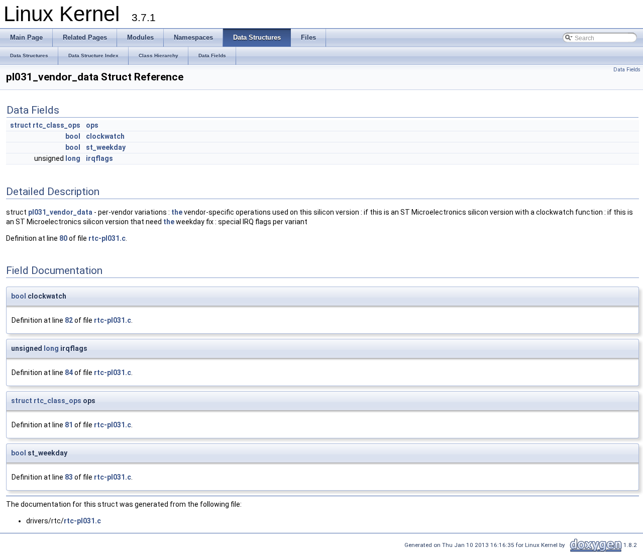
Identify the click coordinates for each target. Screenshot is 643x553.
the (176, 212)
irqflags (99, 158)
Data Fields (626, 69)
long (72, 158)
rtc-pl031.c (107, 238)
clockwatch (105, 136)
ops (92, 125)
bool (72, 136)
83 (69, 477)
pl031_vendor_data (60, 212)
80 (63, 238)
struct (20, 125)
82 (69, 320)
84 (69, 372)
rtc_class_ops (56, 125)
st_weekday (106, 147)
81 (69, 425)
